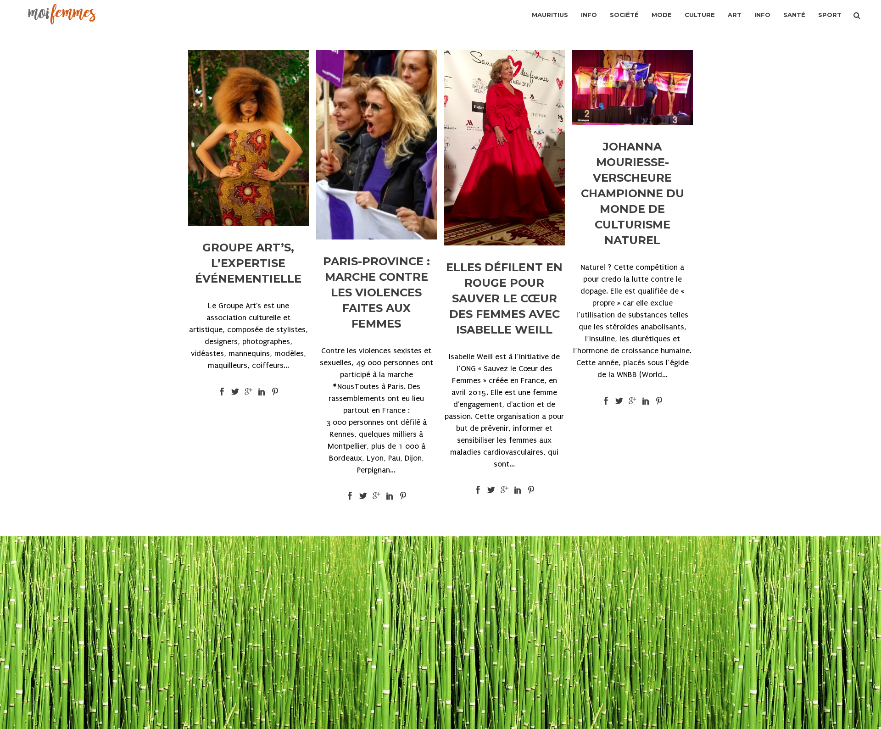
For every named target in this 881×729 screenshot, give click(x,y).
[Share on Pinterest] (275, 391)
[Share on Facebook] (222, 391)
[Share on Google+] (248, 391)
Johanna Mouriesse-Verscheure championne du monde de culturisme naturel (632, 193)
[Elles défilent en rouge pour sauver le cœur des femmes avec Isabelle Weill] (504, 147)
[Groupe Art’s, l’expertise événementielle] (248, 138)
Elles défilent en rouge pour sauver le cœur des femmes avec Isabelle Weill (504, 298)
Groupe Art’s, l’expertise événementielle (248, 263)
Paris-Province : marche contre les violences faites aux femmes (376, 292)
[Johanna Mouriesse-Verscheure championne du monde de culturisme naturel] (632, 87)
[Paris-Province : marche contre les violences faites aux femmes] (376, 144)
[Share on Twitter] (235, 391)
